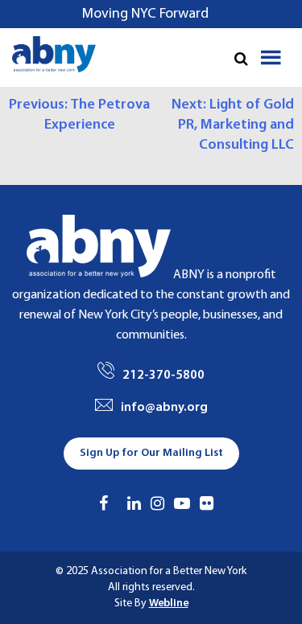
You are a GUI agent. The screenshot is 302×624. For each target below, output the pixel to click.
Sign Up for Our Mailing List (151, 453)
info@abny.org (164, 407)
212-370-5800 (163, 375)
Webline (168, 603)
